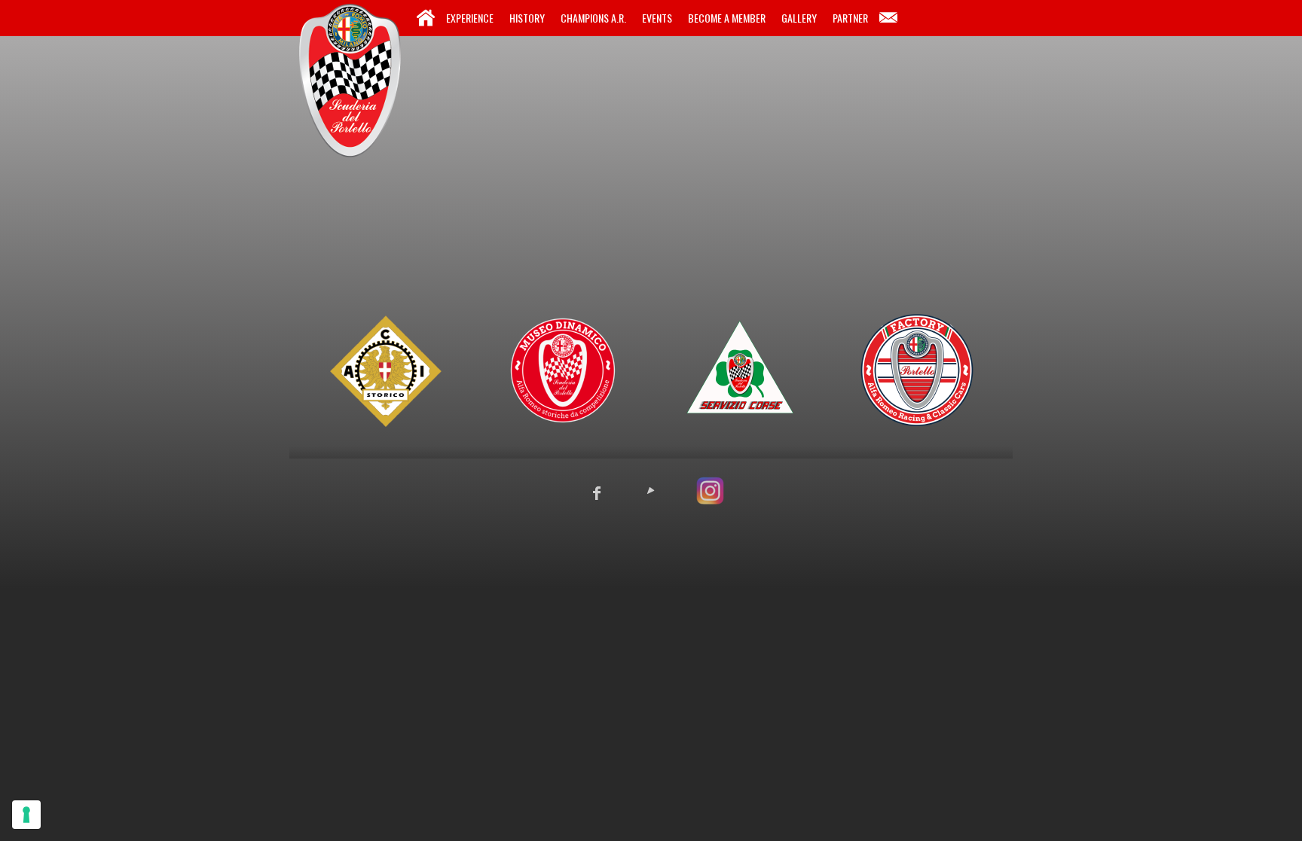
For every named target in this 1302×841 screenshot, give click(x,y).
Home (425, 18)
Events (657, 18)
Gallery (799, 18)
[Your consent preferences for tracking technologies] (26, 814)
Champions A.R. (593, 18)
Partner (850, 18)
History (527, 18)
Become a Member (727, 18)
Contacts (888, 18)
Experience (470, 18)
